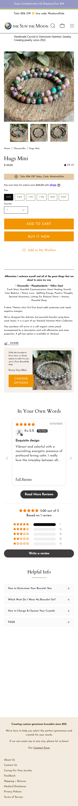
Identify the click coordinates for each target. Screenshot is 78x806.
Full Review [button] (24, 479)
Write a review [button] (39, 553)
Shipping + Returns (15, 781)
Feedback (9, 775)
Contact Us (10, 765)
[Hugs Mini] (19, 133)
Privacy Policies (13, 791)
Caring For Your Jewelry (18, 770)
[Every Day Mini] (52, 370)
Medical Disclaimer (15, 786)
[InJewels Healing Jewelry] (26, 25)
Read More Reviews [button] (39, 494)
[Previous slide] (7, 458)
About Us (9, 760)
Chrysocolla (19, 148)
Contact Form (42, 748)
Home (7, 148)
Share (14, 343)
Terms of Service (13, 797)
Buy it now (39, 236)
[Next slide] (71, 458)
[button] (52, 26)
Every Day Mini (18, 370)
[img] (69, 165)
